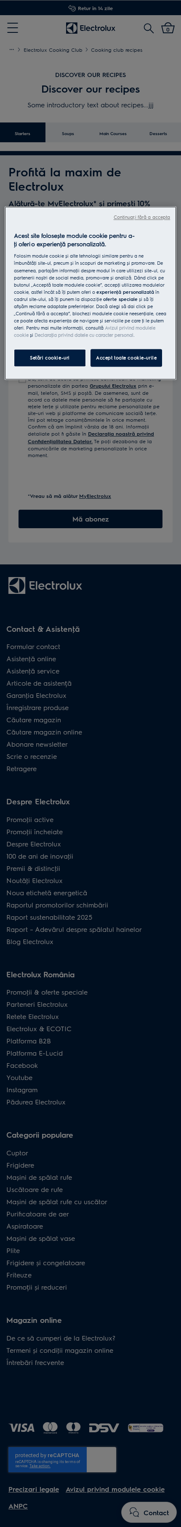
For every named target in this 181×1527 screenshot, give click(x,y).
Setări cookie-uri (50, 358)
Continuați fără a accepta (142, 217)
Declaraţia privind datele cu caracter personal (84, 335)
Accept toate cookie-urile (126, 358)
